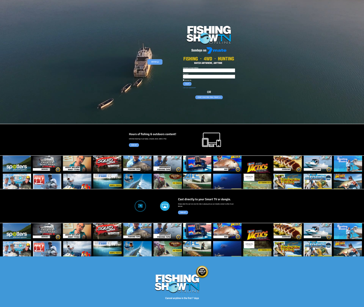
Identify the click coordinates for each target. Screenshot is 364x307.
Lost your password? (189, 87)
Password (185, 74)
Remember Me (187, 80)
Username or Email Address (190, 67)
